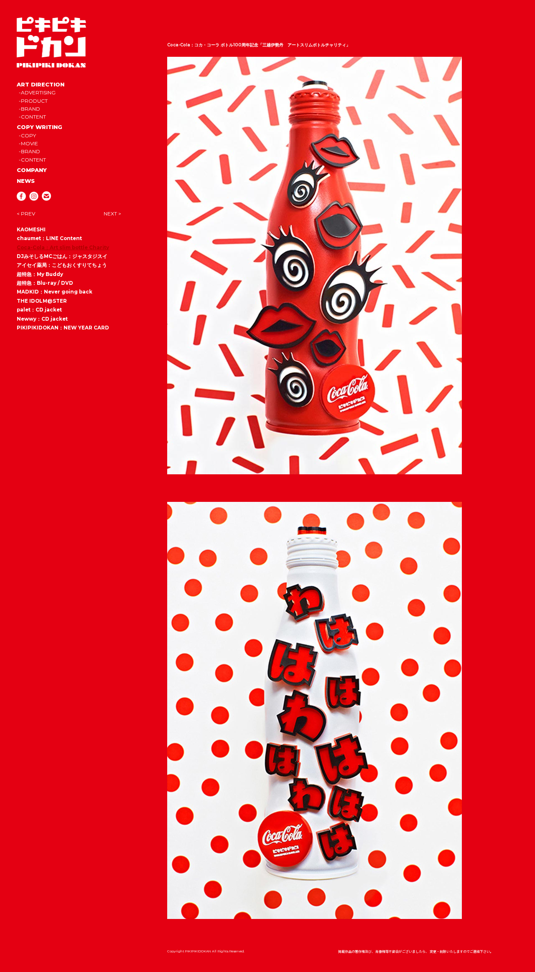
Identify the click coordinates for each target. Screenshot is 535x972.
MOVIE (29, 143)
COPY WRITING (39, 127)
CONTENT (33, 117)
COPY (28, 135)
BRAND (30, 109)
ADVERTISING (38, 92)
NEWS (26, 180)
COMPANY (32, 170)
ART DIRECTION (40, 84)
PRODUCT (34, 101)
